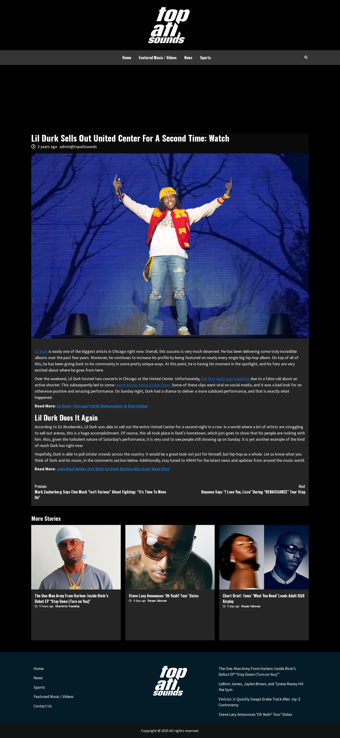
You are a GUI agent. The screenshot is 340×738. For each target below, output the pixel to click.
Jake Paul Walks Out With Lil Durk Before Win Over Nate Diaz (113, 468)
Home (126, 57)
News (188, 57)
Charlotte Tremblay (67, 606)
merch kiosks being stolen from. (143, 385)
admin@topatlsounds (78, 146)
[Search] (306, 57)
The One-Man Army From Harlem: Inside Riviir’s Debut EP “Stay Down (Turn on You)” (71, 598)
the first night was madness (225, 378)
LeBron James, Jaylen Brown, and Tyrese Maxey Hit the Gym (261, 686)
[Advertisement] (170, 99)
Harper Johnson (157, 600)
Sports (205, 57)
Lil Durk (41, 351)
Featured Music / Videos (158, 57)
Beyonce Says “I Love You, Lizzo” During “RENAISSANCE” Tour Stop (253, 489)
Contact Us (43, 706)
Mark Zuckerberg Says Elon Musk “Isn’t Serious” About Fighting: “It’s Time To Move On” (100, 492)
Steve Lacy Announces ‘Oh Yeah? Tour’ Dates (164, 595)
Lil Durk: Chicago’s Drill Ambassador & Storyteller (102, 406)
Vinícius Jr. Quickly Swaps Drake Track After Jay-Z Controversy (259, 702)
